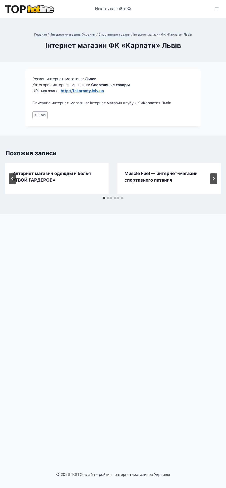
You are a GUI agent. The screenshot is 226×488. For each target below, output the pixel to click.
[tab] (104, 198)
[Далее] (213, 178)
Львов (40, 115)
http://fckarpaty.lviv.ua (82, 91)
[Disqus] (113, 278)
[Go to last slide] (12, 178)
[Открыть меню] (217, 8)
